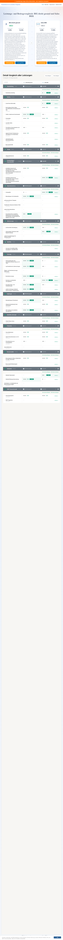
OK (57, 937)
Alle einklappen (56, 75)
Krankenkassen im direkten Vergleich (10, 4)
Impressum (52, 4)
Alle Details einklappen (55, 89)
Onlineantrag (9, 62)
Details (56, 93)
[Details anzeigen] (4, 92)
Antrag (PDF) (20, 62)
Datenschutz (59, 4)
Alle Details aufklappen (46, 89)
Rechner (47, 4)
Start (43, 4)
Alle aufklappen (48, 75)
